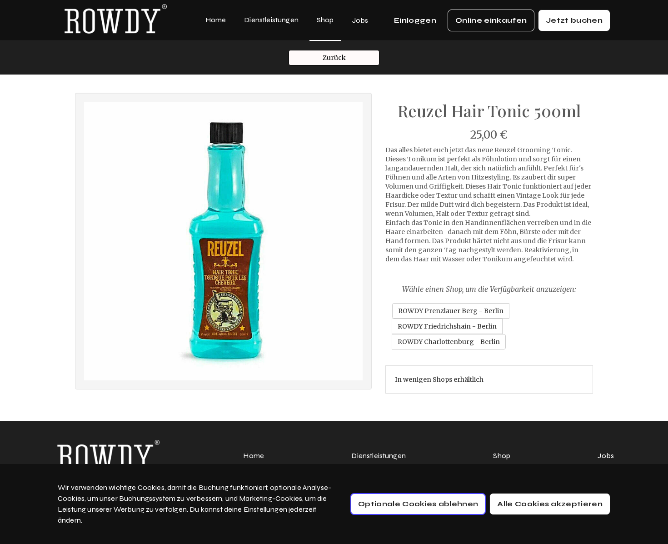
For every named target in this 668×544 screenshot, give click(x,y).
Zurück (334, 58)
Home (215, 19)
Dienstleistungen (271, 19)
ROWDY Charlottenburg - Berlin (449, 342)
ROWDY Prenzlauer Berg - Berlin (450, 311)
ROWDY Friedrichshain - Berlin (447, 326)
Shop (325, 19)
